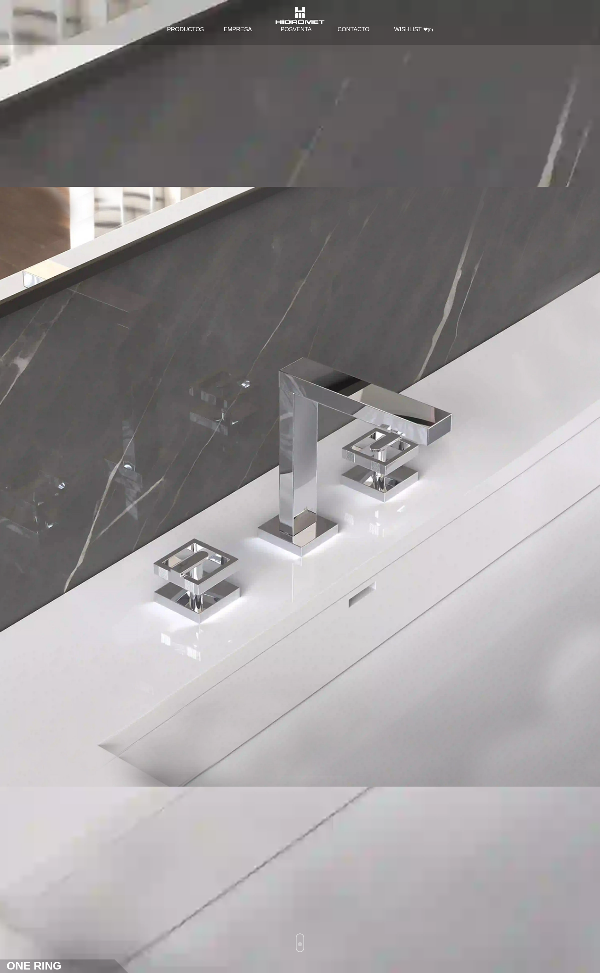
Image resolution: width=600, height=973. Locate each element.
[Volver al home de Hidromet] (300, 16)
